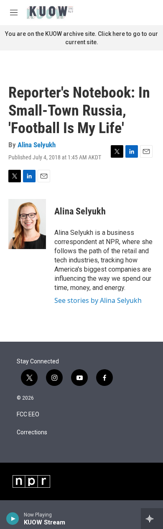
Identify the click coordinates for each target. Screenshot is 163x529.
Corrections (32, 432)
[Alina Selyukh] (27, 224)
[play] (13, 518)
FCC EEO (28, 414)
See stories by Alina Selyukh (98, 300)
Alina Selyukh (37, 145)
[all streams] (152, 518)
